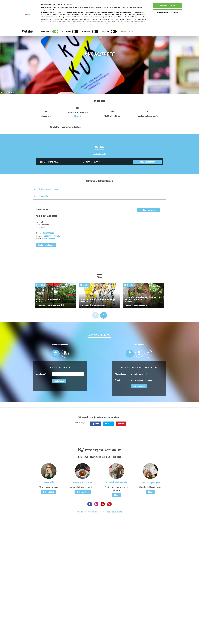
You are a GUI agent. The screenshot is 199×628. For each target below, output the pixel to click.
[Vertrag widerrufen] (150, 471)
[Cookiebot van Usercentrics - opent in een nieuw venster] (27, 31)
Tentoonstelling (41, 305)
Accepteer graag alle (167, 5)
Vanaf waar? (41, 374)
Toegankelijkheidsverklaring (111, 512)
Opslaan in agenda (147, 162)
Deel (97, 423)
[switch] (75, 31)
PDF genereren (139, 386)
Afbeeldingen (120, 374)
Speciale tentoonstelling (98, 305)
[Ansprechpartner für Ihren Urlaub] (116, 471)
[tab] (55, 354)
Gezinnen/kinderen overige (141, 305)
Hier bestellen (83, 492)
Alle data (77, 116)
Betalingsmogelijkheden (48, 189)
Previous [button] (87, 156)
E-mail (117, 380)
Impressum (81, 512)
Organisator (44, 196)
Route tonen (59, 381)
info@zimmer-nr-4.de (51, 236)
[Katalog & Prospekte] (82, 471)
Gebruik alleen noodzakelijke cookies (167, 13)
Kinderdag (128, 305)
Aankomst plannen (46, 245)
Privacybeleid (93, 512)
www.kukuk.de (49, 239)
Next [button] (111, 156)
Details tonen (125, 31)
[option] (99, 154)
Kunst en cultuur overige (54, 305)
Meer (116, 495)
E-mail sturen (48, 492)
